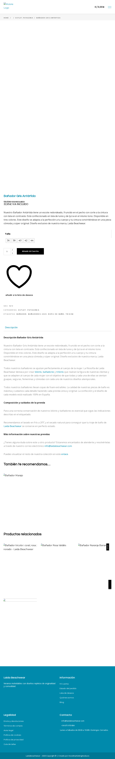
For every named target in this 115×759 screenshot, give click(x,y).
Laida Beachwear (12, 426)
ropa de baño (56, 314)
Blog (62, 702)
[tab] (11, 327)
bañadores (48, 371)
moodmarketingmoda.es (78, 756)
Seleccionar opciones (35, 509)
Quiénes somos (67, 697)
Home (6, 18)
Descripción (11, 327)
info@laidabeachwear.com (58, 446)
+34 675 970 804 (67, 725)
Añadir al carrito (30, 251)
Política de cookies (12, 735)
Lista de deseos (67, 693)
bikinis (38, 371)
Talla (7, 233)
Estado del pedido (68, 688)
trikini (70, 314)
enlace (64, 454)
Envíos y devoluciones (14, 721)
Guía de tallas (10, 744)
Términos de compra (13, 726)
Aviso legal (8, 730)
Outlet (18, 18)
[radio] (8, 240)
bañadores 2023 (37, 314)
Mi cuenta (64, 684)
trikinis (60, 371)
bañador (22, 314)
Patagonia (28, 18)
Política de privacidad (13, 739)
